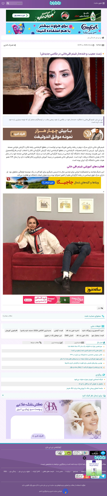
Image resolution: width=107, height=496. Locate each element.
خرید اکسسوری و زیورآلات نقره (93, 330)
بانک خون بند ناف (82, 335)
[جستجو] (8, 3)
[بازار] (63, 453)
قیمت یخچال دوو (98, 335)
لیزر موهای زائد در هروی (53, 335)
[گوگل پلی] (81, 453)
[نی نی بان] (55, 3)
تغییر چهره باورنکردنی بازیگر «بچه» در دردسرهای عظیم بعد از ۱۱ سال (81, 359)
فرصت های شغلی (48, 471)
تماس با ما (59, 471)
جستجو (75, 471)
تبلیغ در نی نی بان (24, 471)
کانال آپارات (36, 471)
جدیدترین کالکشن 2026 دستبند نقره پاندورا (35, 330)
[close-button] (84, 458)
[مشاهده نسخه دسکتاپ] (3, 3)
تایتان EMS (69, 335)
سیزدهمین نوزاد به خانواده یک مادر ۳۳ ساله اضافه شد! (85, 346)
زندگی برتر (12, 471)
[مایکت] (98, 453)
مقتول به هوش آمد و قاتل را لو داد (91, 384)
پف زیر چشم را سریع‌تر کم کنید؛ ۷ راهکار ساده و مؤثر (86, 367)
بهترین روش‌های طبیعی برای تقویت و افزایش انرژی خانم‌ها (83, 363)
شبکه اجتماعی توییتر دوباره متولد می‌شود (88, 379)
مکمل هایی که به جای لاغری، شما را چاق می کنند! (86, 350)
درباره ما (68, 471)
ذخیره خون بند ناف (72, 330)
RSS (5, 471)
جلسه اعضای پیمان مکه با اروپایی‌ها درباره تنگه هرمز (85, 388)
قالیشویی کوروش (11, 330)
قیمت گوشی (58, 330)
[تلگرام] (98, 478)
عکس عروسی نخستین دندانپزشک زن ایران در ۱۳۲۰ (86, 355)
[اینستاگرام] (82, 478)
